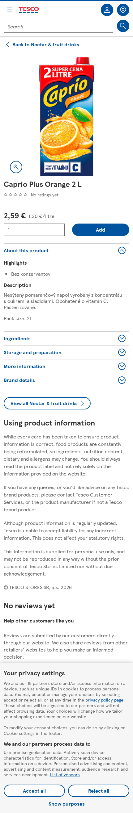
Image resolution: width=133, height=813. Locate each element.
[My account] (107, 10)
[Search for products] (123, 26)
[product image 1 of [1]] (66, 116)
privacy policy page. (105, 700)
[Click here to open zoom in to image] (16, 167)
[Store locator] (123, 10)
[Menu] (10, 10)
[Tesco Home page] (29, 10)
